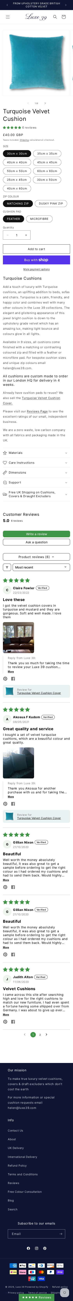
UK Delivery (16, 1148)
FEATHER (13, 218)
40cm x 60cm (17, 188)
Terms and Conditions (23, 1174)
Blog (11, 1200)
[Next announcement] (66, 5)
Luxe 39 (20, 1286)
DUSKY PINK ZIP (51, 203)
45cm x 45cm (47, 162)
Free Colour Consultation (25, 1191)
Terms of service (37, 1292)
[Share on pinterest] (5, 679)
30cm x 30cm (17, 153)
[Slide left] (28, 103)
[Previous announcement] (7, 5)
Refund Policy (17, 1165)
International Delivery (22, 1156)
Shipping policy (60, 1292)
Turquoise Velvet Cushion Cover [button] (39, 693)
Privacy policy (16, 1292)
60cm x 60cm (47, 171)
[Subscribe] (60, 1233)
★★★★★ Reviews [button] (36, 1297)
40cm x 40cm (17, 162)
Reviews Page (37, 411)
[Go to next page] (47, 1034)
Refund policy (60, 1287)
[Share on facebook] (13, 679)
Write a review (36, 534)
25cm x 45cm (17, 179)
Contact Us (15, 1130)
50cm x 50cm (17, 171)
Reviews (13, 1183)
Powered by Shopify (36, 1286)
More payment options (36, 269)
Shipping (24, 140)
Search (13, 1209)
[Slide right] (45, 103)
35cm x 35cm (47, 153)
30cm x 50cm (47, 179)
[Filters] (7, 567)
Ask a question (36, 542)
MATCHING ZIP (18, 203)
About (12, 1139)
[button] (8, 17)
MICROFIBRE (39, 218)
